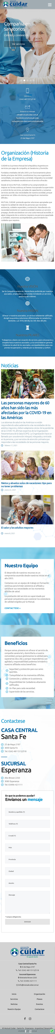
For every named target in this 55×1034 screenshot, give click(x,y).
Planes (39, 999)
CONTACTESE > (13, 608)
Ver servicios (18, 44)
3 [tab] (27, 80)
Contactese (39, 1009)
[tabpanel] (27, 42)
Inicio (14, 994)
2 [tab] (24, 80)
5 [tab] (34, 80)
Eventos (39, 1004)
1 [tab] (21, 80)
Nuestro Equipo (14, 1009)
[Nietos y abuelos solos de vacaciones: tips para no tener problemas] (27, 465)
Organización (39, 994)
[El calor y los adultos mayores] (27, 509)
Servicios (14, 999)
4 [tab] (31, 80)
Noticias (14, 1004)
